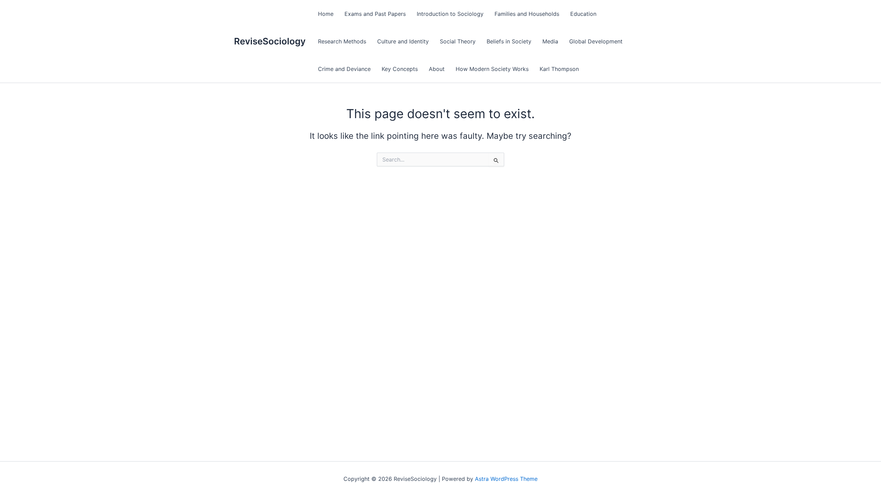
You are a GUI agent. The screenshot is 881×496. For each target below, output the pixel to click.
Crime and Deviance (344, 68)
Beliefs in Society (509, 41)
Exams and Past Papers (375, 13)
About (437, 68)
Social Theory (458, 41)
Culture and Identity (403, 41)
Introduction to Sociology (450, 13)
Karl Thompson (559, 68)
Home (325, 13)
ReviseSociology (270, 41)
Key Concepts (400, 68)
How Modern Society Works (492, 68)
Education (583, 13)
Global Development (596, 41)
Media (550, 41)
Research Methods (342, 41)
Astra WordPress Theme (506, 478)
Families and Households (527, 13)
